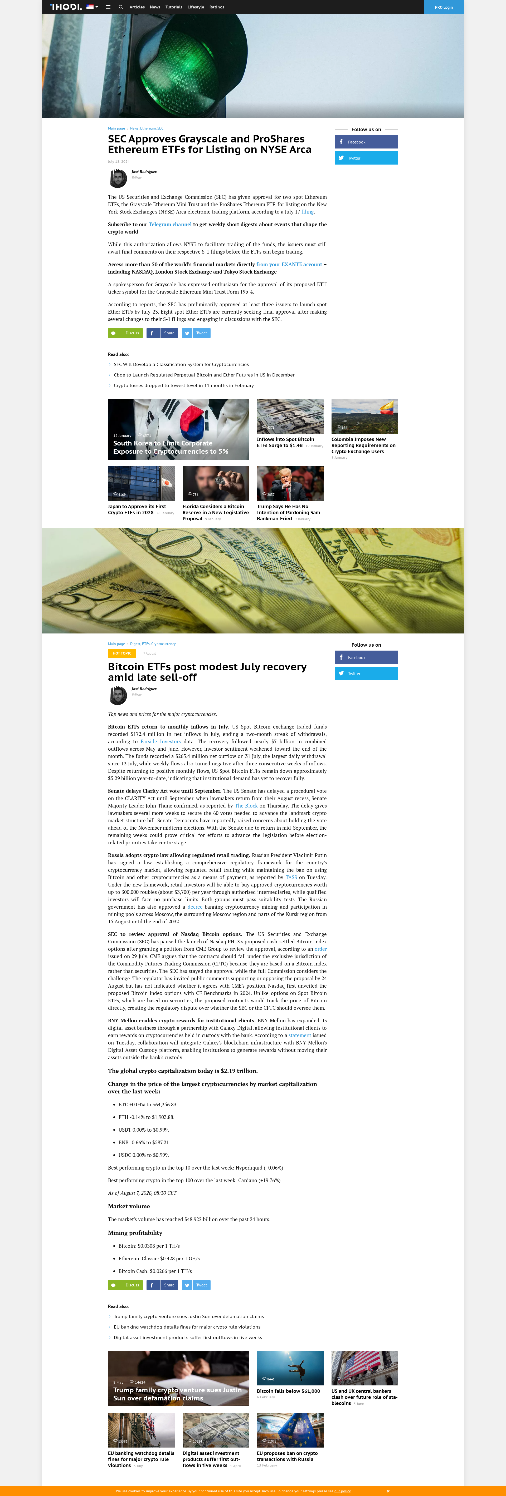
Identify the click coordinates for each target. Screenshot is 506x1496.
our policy (342, 1491)
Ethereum (148, 128)
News (155, 6)
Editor (136, 177)
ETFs (146, 643)
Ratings (217, 6)
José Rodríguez (144, 171)
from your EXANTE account (289, 264)
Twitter (354, 158)
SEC (160, 128)
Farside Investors (161, 741)
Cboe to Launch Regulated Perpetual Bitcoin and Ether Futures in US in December (204, 375)
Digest (135, 643)
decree (195, 906)
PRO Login (444, 7)
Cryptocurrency (163, 643)
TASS (291, 877)
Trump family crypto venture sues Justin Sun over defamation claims (189, 1316)
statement (300, 1035)
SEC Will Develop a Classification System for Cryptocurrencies (181, 364)
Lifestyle (196, 6)
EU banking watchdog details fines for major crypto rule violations (187, 1327)
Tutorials (174, 6)
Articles (137, 6)
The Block (246, 805)
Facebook (357, 142)
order (321, 948)
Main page (116, 128)
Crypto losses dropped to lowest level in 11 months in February (184, 385)
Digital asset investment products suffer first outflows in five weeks (188, 1337)
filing (307, 211)
